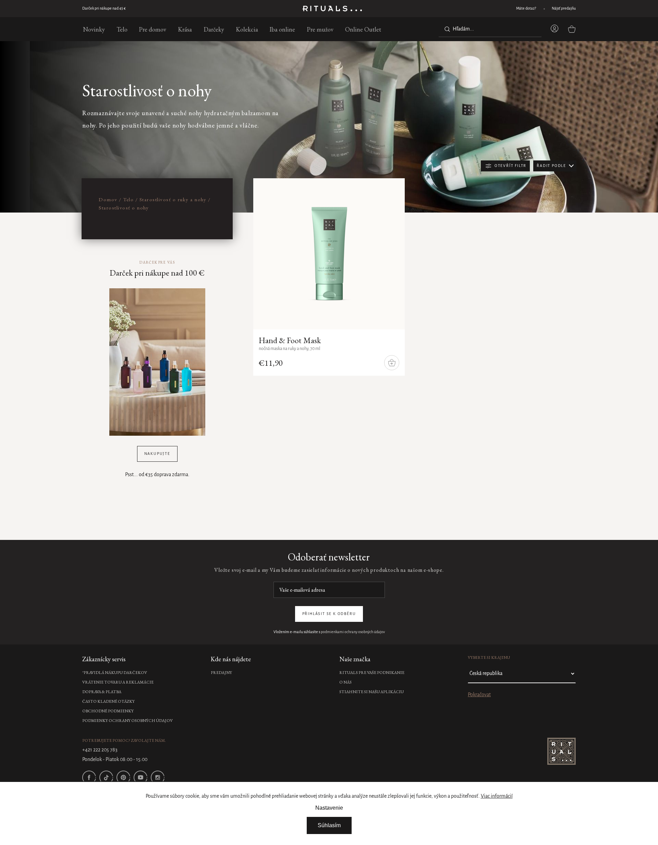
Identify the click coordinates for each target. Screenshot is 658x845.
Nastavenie (329, 808)
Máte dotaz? (526, 9)
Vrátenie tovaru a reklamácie (118, 682)
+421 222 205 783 (100, 750)
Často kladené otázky (108, 701)
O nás (345, 682)
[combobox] (490, 29)
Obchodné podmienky (108, 711)
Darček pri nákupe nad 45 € (104, 9)
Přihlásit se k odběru (329, 614)
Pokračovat (479, 695)
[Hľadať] (446, 29)
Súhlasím (329, 825)
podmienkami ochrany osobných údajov (353, 632)
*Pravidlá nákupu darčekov (114, 672)
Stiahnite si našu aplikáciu (371, 692)
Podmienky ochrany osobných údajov (127, 720)
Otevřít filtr (510, 166)
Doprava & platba (101, 692)
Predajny (221, 672)
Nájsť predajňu (564, 9)
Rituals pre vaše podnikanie (371, 672)
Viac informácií (497, 796)
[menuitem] (94, 29)
